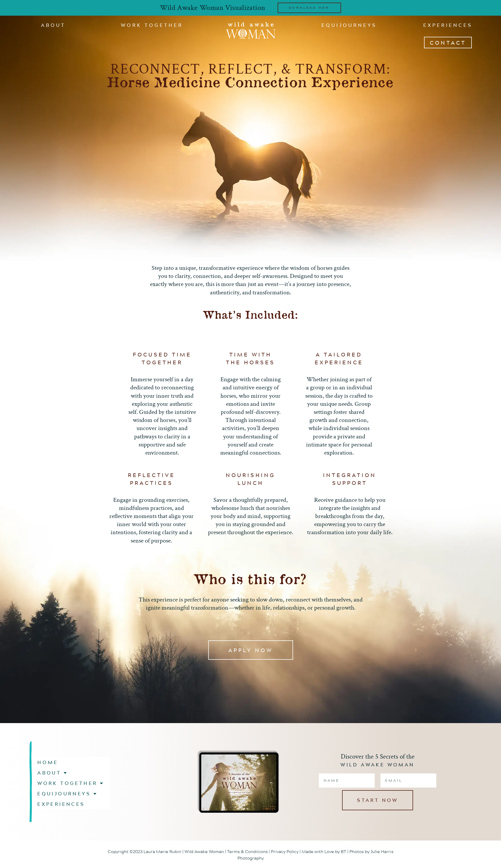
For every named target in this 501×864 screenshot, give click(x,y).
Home (47, 762)
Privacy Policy (285, 851)
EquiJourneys (349, 25)
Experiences (448, 25)
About (53, 25)
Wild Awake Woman (204, 851)
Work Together (152, 25)
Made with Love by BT (324, 851)
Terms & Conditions (247, 851)
